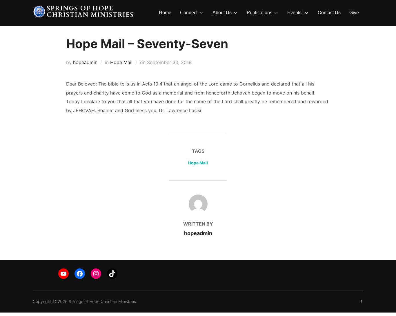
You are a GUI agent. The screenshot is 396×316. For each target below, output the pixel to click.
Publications (259, 12)
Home (165, 12)
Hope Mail (121, 62)
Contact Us (329, 12)
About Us (222, 12)
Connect (188, 12)
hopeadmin (85, 62)
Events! (295, 12)
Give (354, 12)
